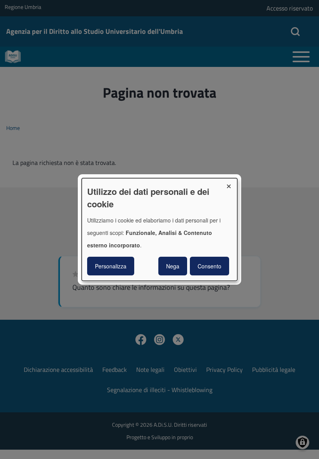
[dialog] (159, 229)
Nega (172, 266)
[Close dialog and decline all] (231, 183)
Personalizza (110, 266)
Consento (209, 266)
